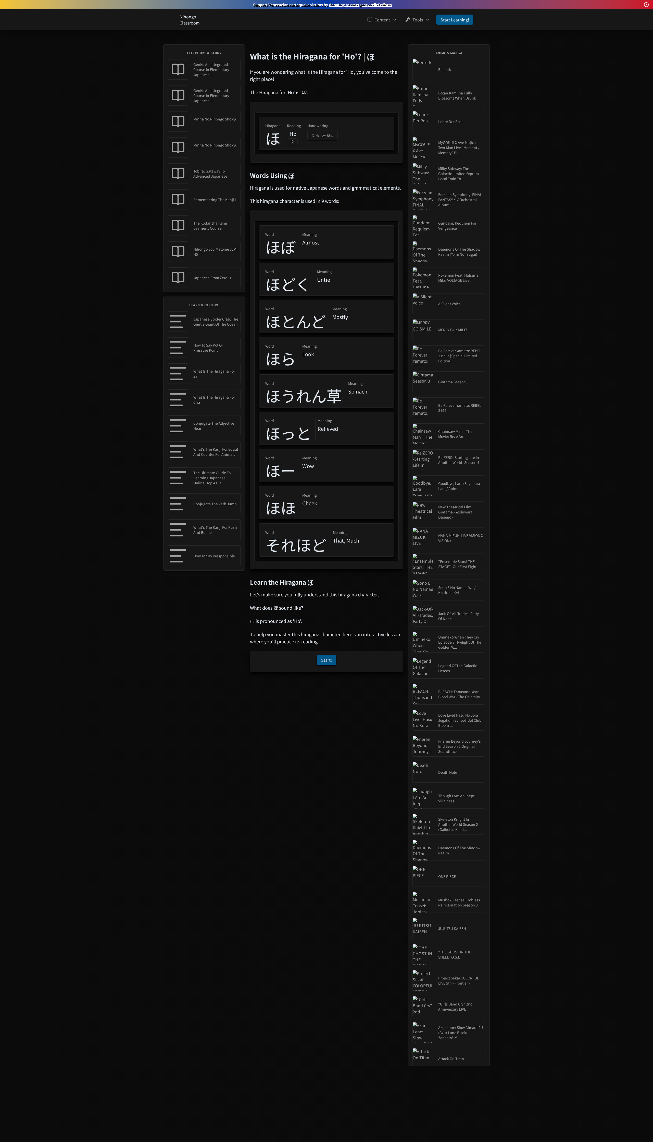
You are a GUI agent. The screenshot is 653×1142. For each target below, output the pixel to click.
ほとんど (295, 321)
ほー (280, 470)
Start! (326, 660)
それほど (295, 544)
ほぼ (280, 246)
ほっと (288, 432)
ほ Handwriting (322, 135)
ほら (280, 358)
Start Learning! (455, 20)
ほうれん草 (303, 395)
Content (382, 20)
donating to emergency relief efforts (360, 4)
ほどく (288, 283)
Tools (417, 20)
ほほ (280, 507)
